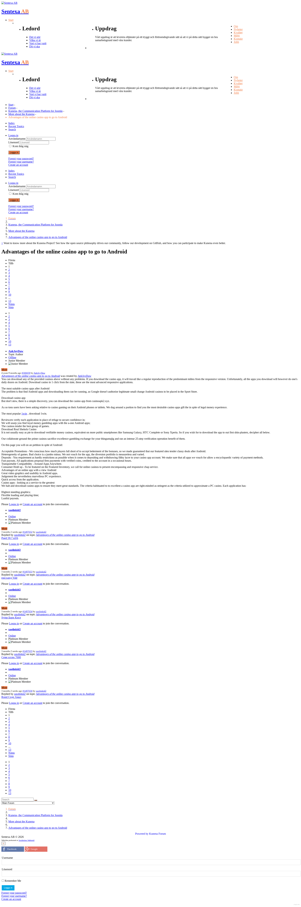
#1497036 (27, 691)
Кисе (18, 617)
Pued (4, 538)
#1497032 (27, 532)
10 (9, 294)
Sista (11, 307)
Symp (4, 617)
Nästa (11, 304)
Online (12, 516)
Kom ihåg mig (20, 146)
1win (24, 413)
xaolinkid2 (14, 510)
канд (9, 577)
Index (11, 123)
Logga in (14, 152)
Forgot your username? (21, 161)
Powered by (141, 833)
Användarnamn (17, 138)
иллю (11, 657)
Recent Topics (16, 126)
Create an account (18, 164)
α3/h (15, 538)
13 (9, 300)
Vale (15, 577)
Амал (18, 697)
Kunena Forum (157, 833)
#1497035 (27, 651)
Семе (4, 657)
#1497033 (27, 571)
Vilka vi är (35, 40)
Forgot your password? (21, 158)
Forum (12, 107)
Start (10, 104)
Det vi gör (34, 37)
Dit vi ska (34, 46)
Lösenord (14, 142)
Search (12, 129)
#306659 (26, 373)
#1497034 (27, 611)
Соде (11, 697)
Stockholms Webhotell (26, 840)
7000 (18, 657)
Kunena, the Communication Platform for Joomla (35, 110)
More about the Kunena (21, 114)
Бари (11, 617)
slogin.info (297, 904)
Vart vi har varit (37, 43)
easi (3, 577)
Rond (4, 697)
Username (7, 857)
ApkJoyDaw (15, 351)
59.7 (10, 538)
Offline (12, 357)
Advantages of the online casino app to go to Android (30, 375)
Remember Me (12, 880)
